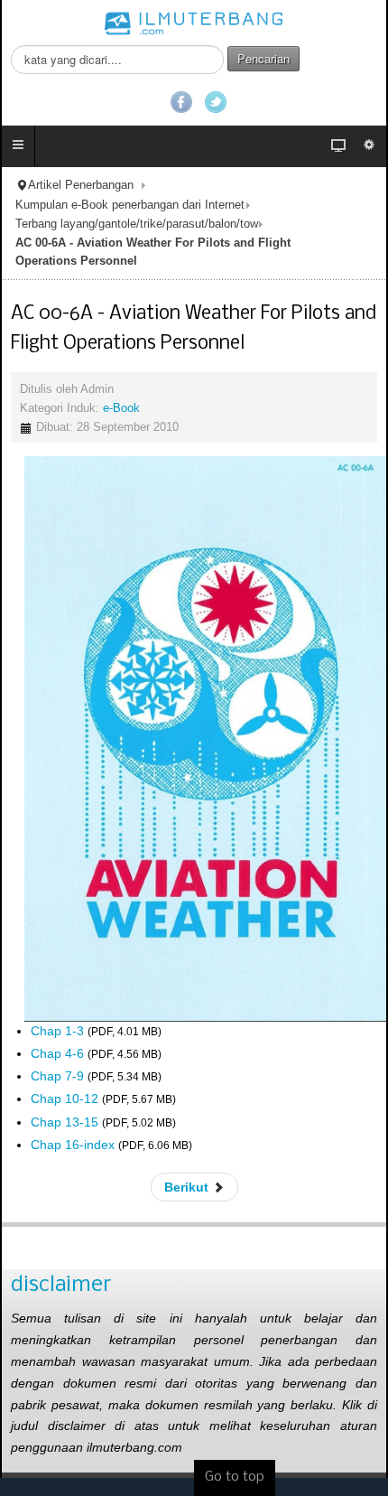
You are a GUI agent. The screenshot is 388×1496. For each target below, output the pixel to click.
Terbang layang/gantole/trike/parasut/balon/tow (136, 224)
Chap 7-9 (57, 1076)
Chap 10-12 (64, 1098)
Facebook (181, 102)
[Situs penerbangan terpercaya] (194, 22)
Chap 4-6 (57, 1053)
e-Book (121, 408)
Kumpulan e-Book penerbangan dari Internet (130, 205)
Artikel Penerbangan (81, 185)
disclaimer (61, 1285)
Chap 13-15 (64, 1122)
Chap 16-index (73, 1144)
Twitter (215, 102)
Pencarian (263, 58)
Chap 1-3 (57, 1031)
